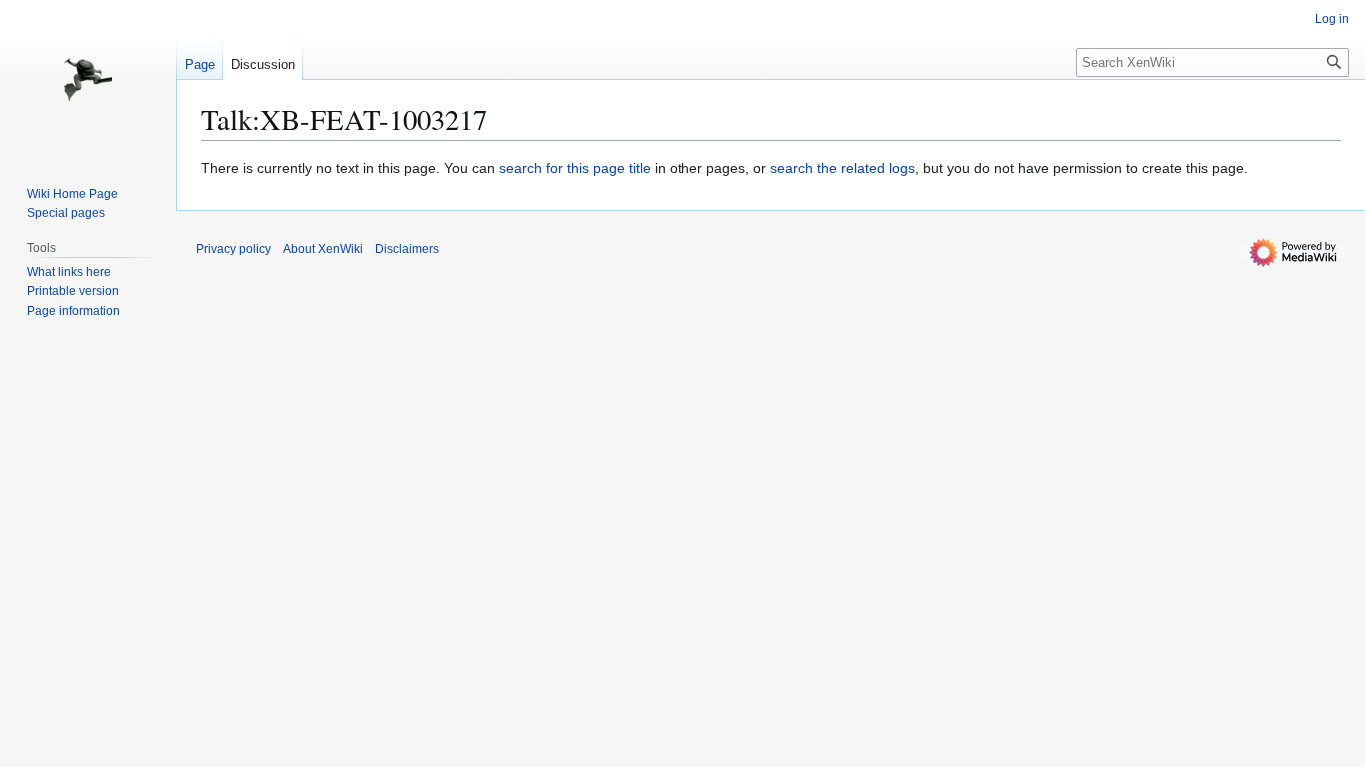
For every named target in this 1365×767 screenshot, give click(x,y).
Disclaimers (407, 249)
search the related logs (842, 168)
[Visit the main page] (88, 80)
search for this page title (575, 168)
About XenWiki (323, 249)
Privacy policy (233, 249)
